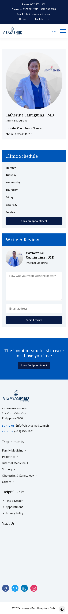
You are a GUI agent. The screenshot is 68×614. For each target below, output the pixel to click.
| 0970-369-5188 (47, 9)
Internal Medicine (14, 463)
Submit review (34, 320)
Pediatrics (9, 457)
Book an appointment (34, 221)
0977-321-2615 (30, 9)
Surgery (7, 469)
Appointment (14, 507)
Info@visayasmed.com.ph (37, 14)
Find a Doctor (14, 501)
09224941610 (23, 134)
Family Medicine (13, 450)
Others (7, 482)
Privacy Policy (14, 513)
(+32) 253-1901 (37, 4)
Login (24, 19)
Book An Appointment (34, 365)
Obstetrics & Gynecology (18, 475)
